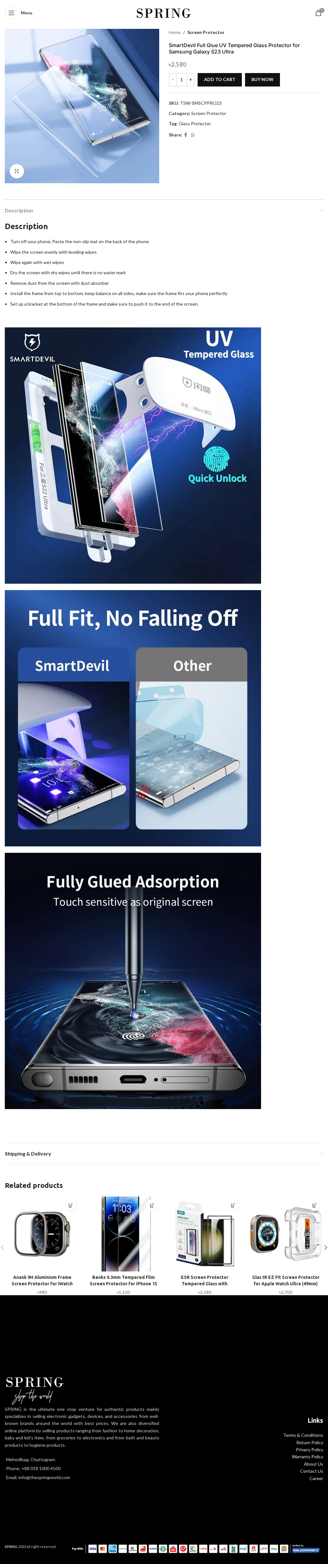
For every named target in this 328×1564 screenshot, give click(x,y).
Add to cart (219, 79)
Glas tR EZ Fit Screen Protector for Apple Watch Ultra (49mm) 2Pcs (286, 1283)
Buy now (262, 79)
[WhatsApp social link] (193, 135)
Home (175, 32)
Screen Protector (206, 32)
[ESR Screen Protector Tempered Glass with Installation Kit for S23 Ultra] (204, 1234)
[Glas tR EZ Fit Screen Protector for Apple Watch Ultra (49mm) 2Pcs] (286, 1234)
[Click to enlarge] (17, 171)
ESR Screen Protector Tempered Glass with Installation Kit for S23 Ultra (204, 1283)
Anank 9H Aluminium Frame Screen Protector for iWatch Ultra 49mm (42, 1283)
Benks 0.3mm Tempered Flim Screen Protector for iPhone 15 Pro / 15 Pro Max (123, 1283)
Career (316, 1478)
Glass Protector (195, 123)
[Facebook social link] (185, 135)
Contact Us (311, 1471)
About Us (313, 1464)
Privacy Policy (309, 1449)
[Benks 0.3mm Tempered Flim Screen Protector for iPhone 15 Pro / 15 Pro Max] (123, 1234)
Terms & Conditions (303, 1435)
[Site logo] (164, 12)
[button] (71, 1205)
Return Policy (309, 1442)
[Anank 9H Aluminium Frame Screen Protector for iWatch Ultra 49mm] (42, 1234)
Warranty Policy (307, 1456)
